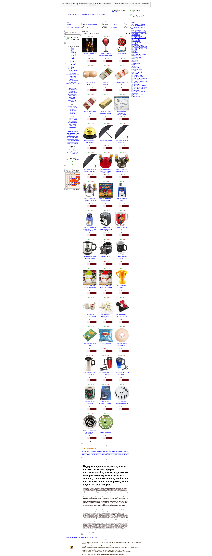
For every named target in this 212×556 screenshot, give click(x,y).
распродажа (125, 453)
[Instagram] (71, 548)
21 (74, 183)
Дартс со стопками (121, 53)
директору (73, 110)
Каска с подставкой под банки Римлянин (90, 199)
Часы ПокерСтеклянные (105, 431)
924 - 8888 (117, 12)
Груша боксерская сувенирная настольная (105, 54)
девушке (72, 109)
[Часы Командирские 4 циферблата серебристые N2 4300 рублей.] (89, 422)
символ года (72, 82)
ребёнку (84, 454)
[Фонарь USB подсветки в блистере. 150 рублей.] (105, 393)
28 (74, 184)
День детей (73, 61)
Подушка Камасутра (105, 343)
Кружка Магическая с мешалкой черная (89, 257)
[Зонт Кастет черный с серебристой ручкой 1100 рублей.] (89, 161)
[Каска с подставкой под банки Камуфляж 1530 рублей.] (121, 161)
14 (74, 181)
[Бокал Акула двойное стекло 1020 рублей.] (89, 45)
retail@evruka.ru (134, 12)
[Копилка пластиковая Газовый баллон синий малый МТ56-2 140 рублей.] (89, 219)
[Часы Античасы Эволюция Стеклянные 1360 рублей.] (121, 393)
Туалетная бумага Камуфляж (90, 402)
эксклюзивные (86, 456)
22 (76, 183)
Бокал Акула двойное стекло (90, 54)
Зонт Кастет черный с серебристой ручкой (89, 170)
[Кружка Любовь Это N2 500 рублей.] (121, 219)
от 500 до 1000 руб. (72, 149)
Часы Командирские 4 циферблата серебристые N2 (89, 432)
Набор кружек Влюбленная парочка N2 (90, 316)
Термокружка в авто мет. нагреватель (89, 373)
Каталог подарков (84, 537)
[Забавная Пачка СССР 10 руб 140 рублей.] (89, 103)
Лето (72, 71)
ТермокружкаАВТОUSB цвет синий (122, 373)
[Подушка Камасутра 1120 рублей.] (105, 335)
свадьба (104, 454)
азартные (86, 451)
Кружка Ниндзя (105, 256)
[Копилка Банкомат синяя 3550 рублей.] (121, 190)
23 (78, 183)
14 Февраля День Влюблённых (73, 54)
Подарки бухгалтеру (72, 80)
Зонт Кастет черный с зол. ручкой (122, 141)
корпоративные (72, 94)
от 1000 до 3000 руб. (72, 151)
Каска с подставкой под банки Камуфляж (122, 170)
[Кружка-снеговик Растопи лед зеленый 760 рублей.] (89, 277)
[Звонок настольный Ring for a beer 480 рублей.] (89, 132)
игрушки (108, 451)
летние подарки (72, 134)
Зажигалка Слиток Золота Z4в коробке (105, 112)
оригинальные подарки (72, 137)
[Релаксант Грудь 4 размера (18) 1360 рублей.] (121, 335)
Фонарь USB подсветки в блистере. (105, 402)
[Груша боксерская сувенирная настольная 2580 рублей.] (105, 45)
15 (76, 181)
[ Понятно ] (92, 4)
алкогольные (72, 88)
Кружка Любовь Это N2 (122, 228)
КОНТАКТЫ (113, 27)
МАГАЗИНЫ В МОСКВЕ (71, 23)
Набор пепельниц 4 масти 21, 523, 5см (121, 315)
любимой (72, 113)
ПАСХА (72, 79)
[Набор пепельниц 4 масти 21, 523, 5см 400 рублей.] (121, 306)
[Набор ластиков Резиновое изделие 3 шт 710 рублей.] (105, 306)
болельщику (93, 451)
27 (72, 184)
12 (70, 181)
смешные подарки (73, 142)
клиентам (114, 451)
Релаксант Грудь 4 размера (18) (122, 344)
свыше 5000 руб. (72, 153)
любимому (73, 115)
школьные (73, 101)
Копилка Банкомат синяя (121, 199)
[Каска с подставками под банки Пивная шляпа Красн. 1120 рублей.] (105, 161)
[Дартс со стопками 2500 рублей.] (121, 45)
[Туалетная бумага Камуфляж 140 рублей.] (89, 393)
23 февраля (73, 57)
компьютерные (72, 92)
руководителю (91, 454)
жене (103, 451)
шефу (125, 454)
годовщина (73, 60)
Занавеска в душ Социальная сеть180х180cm (121, 113)
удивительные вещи (72, 143)
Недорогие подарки (71, 537)
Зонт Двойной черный (105, 140)
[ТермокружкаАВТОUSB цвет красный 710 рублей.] (105, 364)
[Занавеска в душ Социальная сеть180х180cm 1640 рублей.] (121, 103)
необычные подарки (72, 136)
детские (72, 91)
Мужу (72, 116)
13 (72, 181)
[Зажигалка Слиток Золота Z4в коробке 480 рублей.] (105, 103)
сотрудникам (72, 124)
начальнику (85, 453)
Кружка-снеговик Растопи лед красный (106, 286)
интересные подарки (73, 133)
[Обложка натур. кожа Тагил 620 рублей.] (89, 335)
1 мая (72, 51)
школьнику (73, 127)
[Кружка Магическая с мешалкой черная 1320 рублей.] (89, 248)
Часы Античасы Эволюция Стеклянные (121, 402)
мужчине (125, 451)
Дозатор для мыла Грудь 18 (90, 83)
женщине (72, 112)
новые (103, 453)
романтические (72, 100)
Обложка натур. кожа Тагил (90, 344)
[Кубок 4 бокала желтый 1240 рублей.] (121, 277)
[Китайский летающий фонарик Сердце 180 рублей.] (105, 190)
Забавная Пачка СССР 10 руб (89, 112)
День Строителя (72, 68)
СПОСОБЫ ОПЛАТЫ (73, 27)
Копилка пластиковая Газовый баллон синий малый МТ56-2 (89, 229)
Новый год (73, 77)
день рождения (72, 65)
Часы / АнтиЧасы (112, 454)
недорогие (92, 453)
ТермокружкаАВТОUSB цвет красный (106, 373)
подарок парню (72, 122)
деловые (99, 451)
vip (82, 451)
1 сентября (73, 52)
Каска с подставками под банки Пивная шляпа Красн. (106, 171)
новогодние (72, 97)
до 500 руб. (73, 148)
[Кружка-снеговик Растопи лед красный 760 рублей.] (105, 277)
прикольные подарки (73, 140)
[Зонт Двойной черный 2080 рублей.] (105, 132)
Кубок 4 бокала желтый (121, 286)
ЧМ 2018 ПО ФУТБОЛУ (73, 83)
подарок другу (73, 118)
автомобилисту (72, 106)
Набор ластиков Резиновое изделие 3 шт (105, 316)
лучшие (120, 451)
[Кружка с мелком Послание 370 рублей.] (121, 248)
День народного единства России (72, 63)
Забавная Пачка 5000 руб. (122, 83)
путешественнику (116, 453)
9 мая (72, 48)
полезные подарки (72, 139)
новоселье (98, 453)
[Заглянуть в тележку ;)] (143, 25)
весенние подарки (73, 131)
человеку (120, 454)
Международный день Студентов (72, 75)
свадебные (99, 454)
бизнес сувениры (73, 89)
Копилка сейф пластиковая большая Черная (106, 229)
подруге (108, 453)
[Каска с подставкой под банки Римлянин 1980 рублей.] (89, 190)
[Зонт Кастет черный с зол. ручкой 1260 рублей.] (121, 132)
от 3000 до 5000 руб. (72, 152)
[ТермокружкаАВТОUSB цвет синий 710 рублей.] (121, 364)
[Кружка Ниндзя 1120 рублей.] (105, 248)
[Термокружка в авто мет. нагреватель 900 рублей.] (89, 364)
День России (72, 67)
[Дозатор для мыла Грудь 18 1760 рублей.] (89, 74)
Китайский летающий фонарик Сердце (105, 199)
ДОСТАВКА (113, 24)
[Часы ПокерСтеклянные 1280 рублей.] (105, 422)
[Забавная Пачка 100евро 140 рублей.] (105, 74)
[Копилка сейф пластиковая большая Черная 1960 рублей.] (105, 219)
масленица (73, 73)
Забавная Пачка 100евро (105, 83)
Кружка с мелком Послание (122, 257)
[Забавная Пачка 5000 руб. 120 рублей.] (121, 74)
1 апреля (72, 49)
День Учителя (73, 70)
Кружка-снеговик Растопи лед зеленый (90, 286)
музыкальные (73, 95)
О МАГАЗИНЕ (92, 24)
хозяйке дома (72, 125)
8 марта (73, 58)
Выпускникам (73, 107)
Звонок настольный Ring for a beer (89, 141)
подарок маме (73, 119)
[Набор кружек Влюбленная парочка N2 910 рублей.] (89, 306)
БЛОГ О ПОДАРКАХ (72, 159)
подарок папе (73, 121)
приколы (72, 98)
